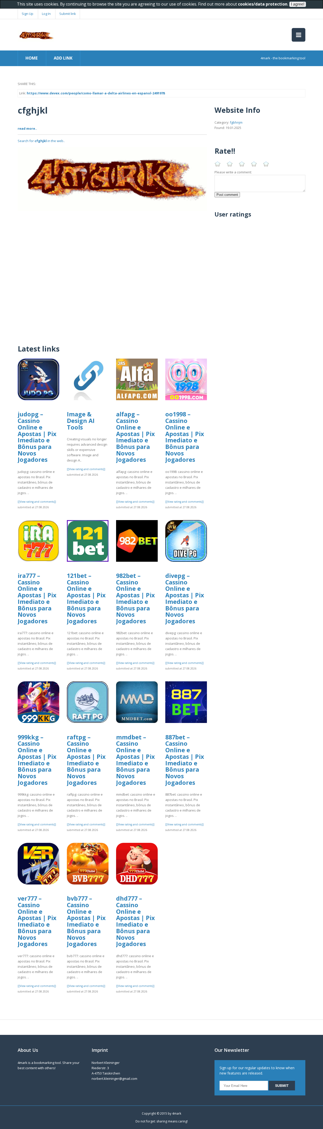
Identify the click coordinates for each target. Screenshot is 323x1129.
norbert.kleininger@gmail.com (114, 1078)
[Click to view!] (112, 178)
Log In (46, 13)
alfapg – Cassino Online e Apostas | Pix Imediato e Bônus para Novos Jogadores (135, 437)
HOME (31, 58)
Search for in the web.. (41, 141)
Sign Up (27, 13)
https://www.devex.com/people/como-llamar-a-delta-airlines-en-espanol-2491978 (96, 93)
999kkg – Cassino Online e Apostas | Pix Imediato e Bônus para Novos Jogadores (37, 760)
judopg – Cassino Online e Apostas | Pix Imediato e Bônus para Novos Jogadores (37, 437)
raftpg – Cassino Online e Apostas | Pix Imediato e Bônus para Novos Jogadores (86, 760)
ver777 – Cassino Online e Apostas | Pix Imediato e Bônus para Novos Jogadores (37, 921)
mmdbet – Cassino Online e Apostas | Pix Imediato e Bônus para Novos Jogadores (135, 760)
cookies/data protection (262, 4)
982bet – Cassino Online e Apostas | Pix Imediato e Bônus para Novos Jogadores (135, 598)
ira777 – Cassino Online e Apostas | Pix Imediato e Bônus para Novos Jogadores (37, 598)
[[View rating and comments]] (37, 501)
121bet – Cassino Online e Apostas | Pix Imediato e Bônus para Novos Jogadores (86, 598)
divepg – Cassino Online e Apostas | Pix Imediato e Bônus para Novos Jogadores (184, 598)
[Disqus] (112, 274)
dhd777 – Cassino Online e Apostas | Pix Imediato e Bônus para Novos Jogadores (135, 921)
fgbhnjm (236, 122)
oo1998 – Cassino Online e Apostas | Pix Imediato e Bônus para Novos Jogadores (184, 437)
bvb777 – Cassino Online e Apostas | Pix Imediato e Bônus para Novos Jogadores (86, 921)
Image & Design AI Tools (81, 420)
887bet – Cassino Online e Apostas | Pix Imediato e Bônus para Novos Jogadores (184, 760)
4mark (176, 1113)
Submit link (67, 13)
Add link (63, 58)
